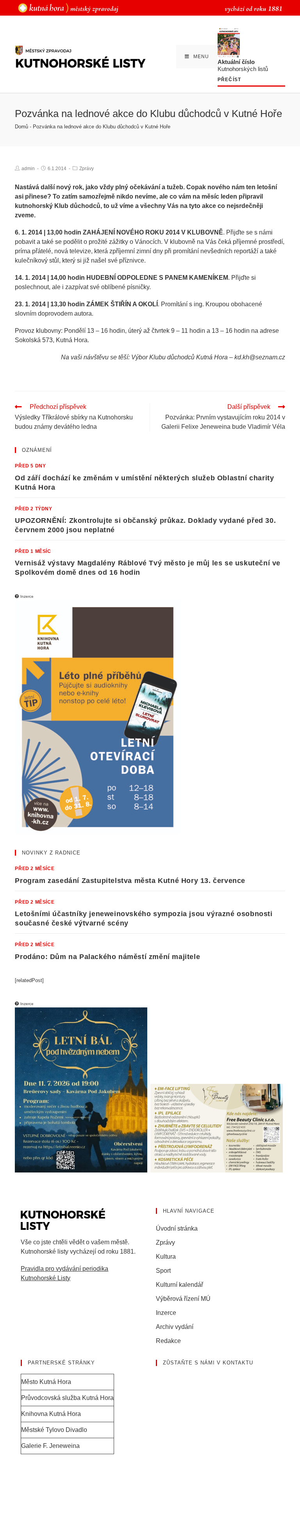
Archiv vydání (174, 1326)
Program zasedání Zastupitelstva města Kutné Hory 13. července (130, 881)
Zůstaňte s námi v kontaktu (208, 1363)
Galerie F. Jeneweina (50, 1445)
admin (28, 168)
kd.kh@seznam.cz (259, 357)
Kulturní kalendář (179, 1284)
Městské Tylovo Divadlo (54, 1429)
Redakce (168, 1341)
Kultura (166, 1256)
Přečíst (229, 79)
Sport (163, 1270)
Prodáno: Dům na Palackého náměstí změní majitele (107, 957)
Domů (21, 127)
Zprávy (86, 168)
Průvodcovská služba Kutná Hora (67, 1397)
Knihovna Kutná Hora (51, 1413)
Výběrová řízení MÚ (183, 1298)
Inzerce (166, 1312)
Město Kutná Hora (46, 1381)
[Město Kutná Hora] (68, 7)
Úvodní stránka (177, 1228)
